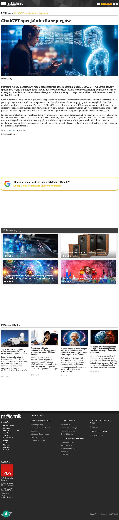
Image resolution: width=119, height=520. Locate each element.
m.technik (6, 433)
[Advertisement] (59, 154)
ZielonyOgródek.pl (37, 437)
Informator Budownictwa (40, 434)
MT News (6, 428)
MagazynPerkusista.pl (69, 431)
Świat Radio (65, 455)
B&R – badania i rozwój (11, 430)
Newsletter (106, 4)
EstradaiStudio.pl (67, 434)
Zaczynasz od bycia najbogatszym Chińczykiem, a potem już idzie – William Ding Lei (43, 351)
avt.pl (3, 495)
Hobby (5, 440)
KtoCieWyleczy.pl (96, 435)
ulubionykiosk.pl (7, 497)
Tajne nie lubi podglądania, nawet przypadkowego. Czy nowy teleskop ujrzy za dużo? (14, 351)
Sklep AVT (94, 514)
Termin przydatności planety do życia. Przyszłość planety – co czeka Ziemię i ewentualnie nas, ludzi (104, 350)
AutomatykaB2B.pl (67, 445)
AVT (112, 514)
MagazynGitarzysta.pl (69, 428)
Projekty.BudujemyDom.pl (40, 428)
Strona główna (8, 426)
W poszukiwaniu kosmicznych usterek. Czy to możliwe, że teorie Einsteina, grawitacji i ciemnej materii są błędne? (74, 351)
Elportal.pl (64, 452)
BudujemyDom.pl (37, 425)
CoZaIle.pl (34, 431)
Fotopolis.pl (94, 427)
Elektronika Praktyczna (69, 448)
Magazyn (6, 445)
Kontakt (6, 450)
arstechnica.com (10, 130)
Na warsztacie (8, 438)
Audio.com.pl (65, 425)
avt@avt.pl (5, 493)
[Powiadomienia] (6, 514)
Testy (5, 442)
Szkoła (5, 435)
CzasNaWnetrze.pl (38, 440)
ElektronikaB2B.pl (67, 442)
